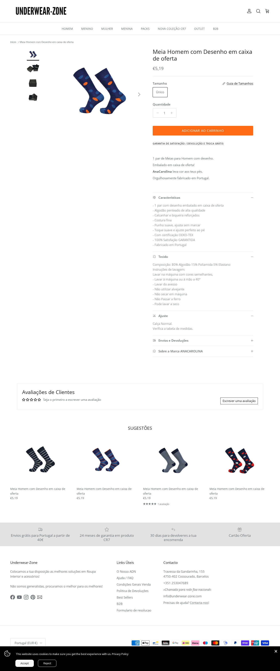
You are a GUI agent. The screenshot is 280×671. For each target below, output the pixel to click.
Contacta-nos (199, 603)
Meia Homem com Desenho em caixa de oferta (47, 42)
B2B (215, 29)
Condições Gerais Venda (134, 584)
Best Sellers (125, 597)
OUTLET (199, 29)
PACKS (145, 29)
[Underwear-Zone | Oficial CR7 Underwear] (41, 11)
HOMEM (67, 29)
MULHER (107, 29)
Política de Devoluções (132, 591)
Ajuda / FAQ (125, 578)
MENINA (127, 29)
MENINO (87, 29)
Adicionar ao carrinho (203, 131)
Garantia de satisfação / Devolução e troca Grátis (188, 143)
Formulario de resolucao (134, 610)
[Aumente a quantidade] (172, 112)
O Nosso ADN (126, 571)
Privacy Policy (120, 654)
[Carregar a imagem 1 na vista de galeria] (100, 92)
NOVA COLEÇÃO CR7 (172, 29)
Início (13, 42)
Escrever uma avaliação (239, 401)
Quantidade (162, 104)
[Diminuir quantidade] (156, 112)
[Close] (276, 650)
